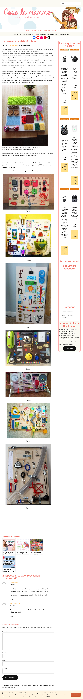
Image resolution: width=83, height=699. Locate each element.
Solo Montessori (14, 582)
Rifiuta (65, 695)
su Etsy (37, 71)
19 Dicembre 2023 (14, 605)
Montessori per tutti (15, 603)
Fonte (28, 328)
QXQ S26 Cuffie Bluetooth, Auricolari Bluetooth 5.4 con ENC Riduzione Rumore (74, 213)
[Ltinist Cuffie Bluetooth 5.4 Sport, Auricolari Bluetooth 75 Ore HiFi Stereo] (74, 59)
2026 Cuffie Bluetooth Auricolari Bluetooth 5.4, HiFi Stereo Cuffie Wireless (64, 146)
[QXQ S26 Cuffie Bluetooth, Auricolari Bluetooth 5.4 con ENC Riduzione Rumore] (74, 198)
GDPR (48, 697)
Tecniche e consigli (25, 45)
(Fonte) (28, 211)
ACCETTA (76, 695)
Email (4, 660)
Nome (4, 652)
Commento (5, 631)
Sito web (4, 668)
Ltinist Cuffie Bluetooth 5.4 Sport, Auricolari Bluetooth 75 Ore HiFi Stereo (74, 73)
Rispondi (12, 599)
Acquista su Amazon (65, 110)
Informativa (69, 348)
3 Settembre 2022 (14, 584)
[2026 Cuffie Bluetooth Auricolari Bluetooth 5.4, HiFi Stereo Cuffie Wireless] (64, 130)
